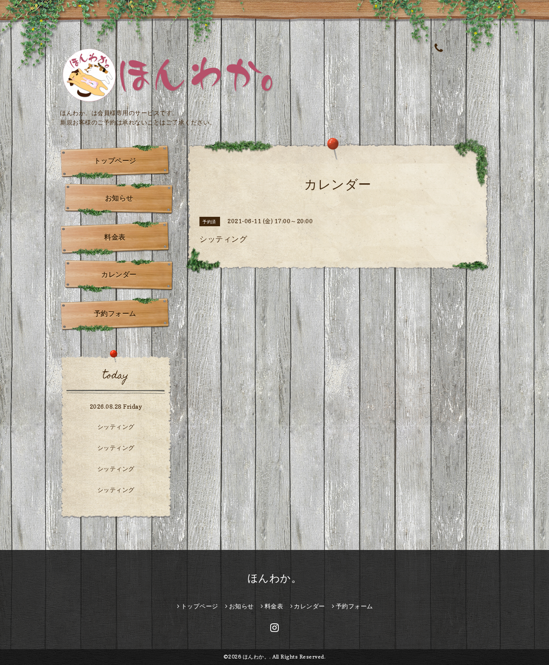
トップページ (115, 160)
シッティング (116, 426)
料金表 (115, 237)
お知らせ (119, 198)
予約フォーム (115, 313)
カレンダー (119, 274)
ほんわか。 (274, 578)
